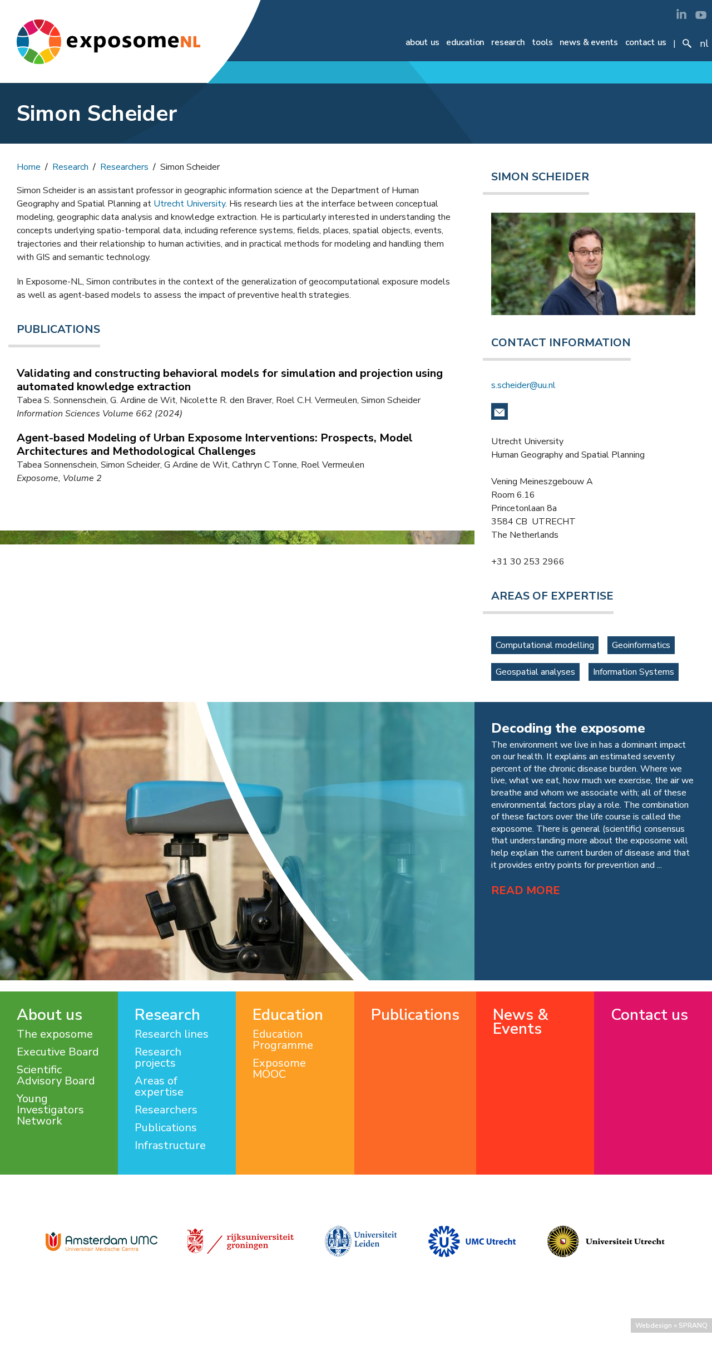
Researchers (124, 167)
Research (508, 42)
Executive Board (58, 1052)
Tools (542, 42)
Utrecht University (189, 204)
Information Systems (633, 672)
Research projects (158, 1058)
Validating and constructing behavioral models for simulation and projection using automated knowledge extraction (230, 380)
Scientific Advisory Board (56, 1075)
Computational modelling (545, 645)
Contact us (645, 42)
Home (29, 167)
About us (422, 42)
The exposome (55, 1034)
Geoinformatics (641, 645)
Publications (166, 1127)
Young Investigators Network (50, 1110)
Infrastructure (170, 1145)
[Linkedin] (681, 14)
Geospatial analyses (535, 672)
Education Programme (283, 1040)
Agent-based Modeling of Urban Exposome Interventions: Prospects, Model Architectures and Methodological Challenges (215, 444)
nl (704, 43)
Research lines (172, 1034)
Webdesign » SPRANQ (671, 1325)
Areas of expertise (159, 1087)
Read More (525, 890)
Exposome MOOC (279, 1069)
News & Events (589, 42)
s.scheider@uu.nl (523, 385)
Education (465, 42)
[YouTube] (701, 14)
